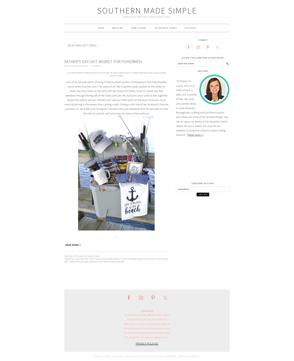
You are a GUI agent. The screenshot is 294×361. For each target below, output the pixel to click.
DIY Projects (78, 256)
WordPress (194, 356)
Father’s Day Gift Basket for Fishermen (103, 61)
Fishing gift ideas (149, 259)
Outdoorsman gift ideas (98, 262)
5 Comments (96, 66)
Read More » (73, 245)
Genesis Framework (167, 356)
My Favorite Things (91, 256)
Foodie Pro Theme (120, 356)
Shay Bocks (137, 356)
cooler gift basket (81, 259)
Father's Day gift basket (98, 259)
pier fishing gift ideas (116, 262)
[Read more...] (195, 135)
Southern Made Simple (147, 10)
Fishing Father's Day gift (117, 259)
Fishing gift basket (135, 259)
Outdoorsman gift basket (78, 262)
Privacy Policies (147, 343)
